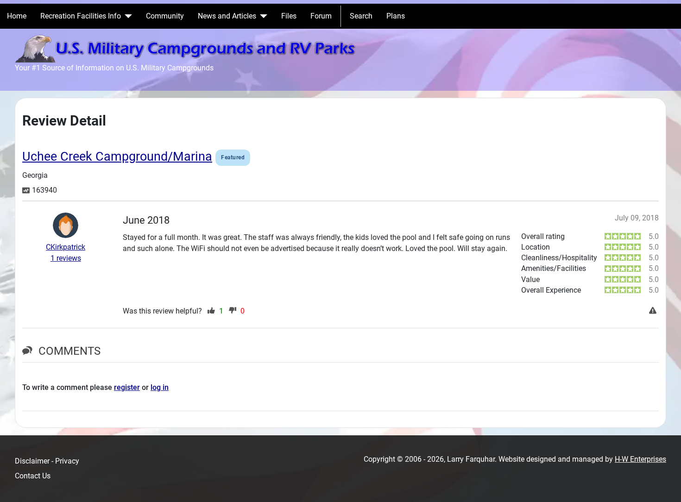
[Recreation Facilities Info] (126, 16)
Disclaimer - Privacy (47, 461)
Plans (395, 16)
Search (361, 16)
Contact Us (32, 475)
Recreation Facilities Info (80, 16)
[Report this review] (654, 311)
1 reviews (65, 258)
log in (160, 387)
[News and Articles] (261, 16)
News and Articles (227, 16)
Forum (321, 16)
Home (16, 16)
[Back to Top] (665, 485)
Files (288, 16)
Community (165, 16)
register (127, 387)
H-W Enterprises (640, 459)
